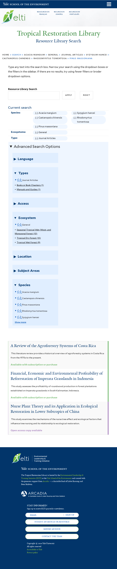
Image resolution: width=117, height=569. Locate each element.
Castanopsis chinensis (16, 58)
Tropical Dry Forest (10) (29, 238)
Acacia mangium (34, 54)
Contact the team (52, 536)
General (53, 54)
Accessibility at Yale (34, 549)
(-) (37, 113)
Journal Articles (72, 54)
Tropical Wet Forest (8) (28, 242)
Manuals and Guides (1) (29, 189)
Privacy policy (32, 552)
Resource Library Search (22, 89)
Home (5, 54)
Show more (20, 322)
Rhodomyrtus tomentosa (50, 58)
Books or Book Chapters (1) (30, 185)
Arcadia (46, 481)
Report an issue (52, 529)
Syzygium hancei (96, 54)
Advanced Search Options (37, 146)
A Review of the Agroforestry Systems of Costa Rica (53, 345)
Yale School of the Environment (11, 4)
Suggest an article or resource (51, 522)
